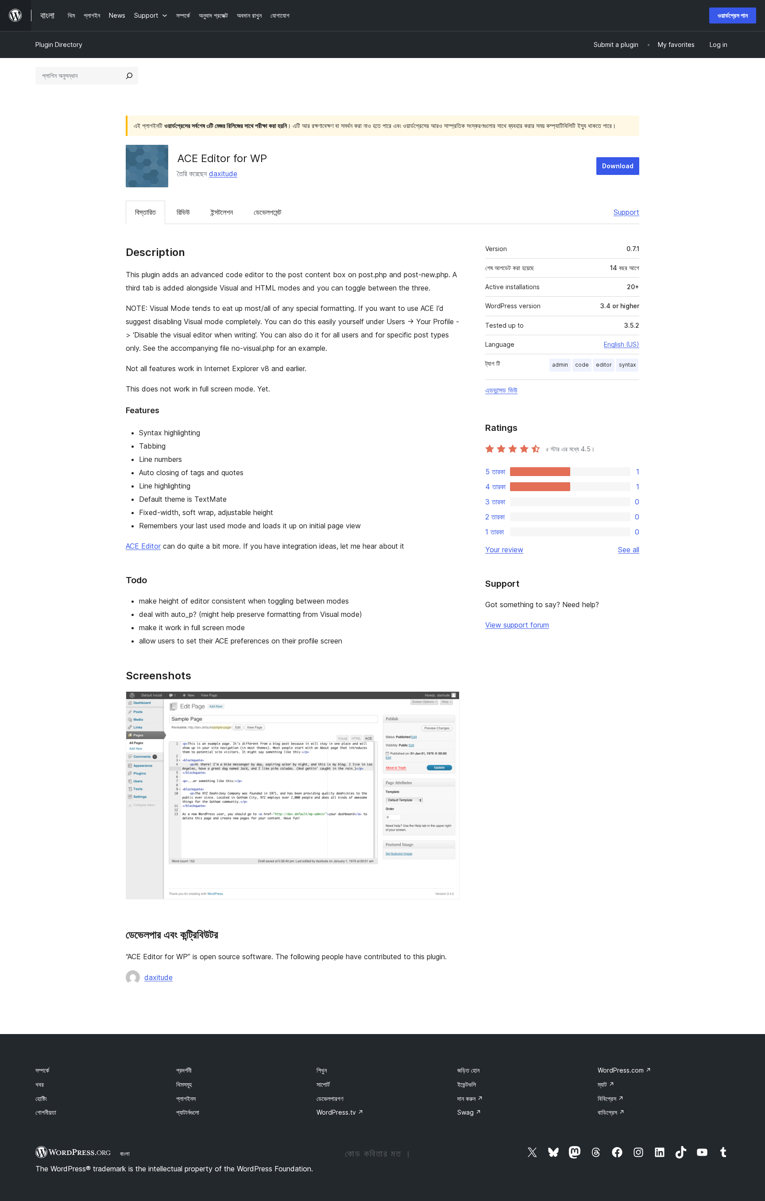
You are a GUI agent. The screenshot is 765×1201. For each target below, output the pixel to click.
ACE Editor (143, 546)
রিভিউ (183, 212)
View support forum (517, 624)
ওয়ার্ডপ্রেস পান (733, 15)
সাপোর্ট (323, 1084)
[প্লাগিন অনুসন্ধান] (129, 76)
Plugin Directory (58, 44)
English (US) (621, 344)
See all (628, 549)
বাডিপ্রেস (611, 1112)
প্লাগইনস (186, 1098)
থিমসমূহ (184, 1084)
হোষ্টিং (41, 1098)
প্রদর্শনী (184, 1070)
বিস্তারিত (145, 212)
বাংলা (125, 1153)
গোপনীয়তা (45, 1112)
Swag (469, 1112)
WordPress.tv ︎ (340, 1112)
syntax (627, 364)
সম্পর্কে (42, 1070)
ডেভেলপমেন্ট (267, 212)
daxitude (223, 173)
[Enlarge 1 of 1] (447, 703)
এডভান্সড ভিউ (501, 390)
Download (618, 166)
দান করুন (470, 1098)
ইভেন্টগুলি (466, 1084)
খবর (39, 1084)
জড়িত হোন (468, 1070)
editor (604, 364)
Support (626, 212)
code (582, 364)
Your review (504, 549)
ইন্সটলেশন (222, 212)
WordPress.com (624, 1070)
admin (560, 364)
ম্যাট (606, 1084)
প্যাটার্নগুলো (187, 1112)
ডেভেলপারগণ (330, 1098)
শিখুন (322, 1070)
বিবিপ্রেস (611, 1098)
